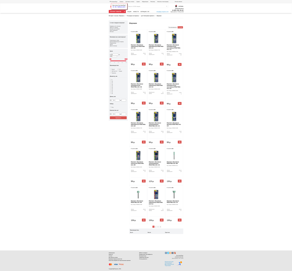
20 (112, 89)
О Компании (112, 252)
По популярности (173, 27)
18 (112, 86)
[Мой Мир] (172, 253)
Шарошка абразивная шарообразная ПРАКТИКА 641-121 (156, 46)
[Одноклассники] (170, 253)
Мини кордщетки (113, 30)
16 (112, 84)
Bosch (113, 69)
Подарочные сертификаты (145, 254)
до (119, 54)
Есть (112, 107)
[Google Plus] (175, 253)
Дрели (111, 44)
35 (112, 93)
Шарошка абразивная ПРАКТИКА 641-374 (173, 201)
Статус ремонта (143, 259)
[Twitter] (168, 253)
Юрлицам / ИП (145, 11)
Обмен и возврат (143, 252)
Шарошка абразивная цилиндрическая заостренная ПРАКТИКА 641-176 (173, 47)
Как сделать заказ (113, 257)
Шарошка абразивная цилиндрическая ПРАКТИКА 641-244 (137, 85)
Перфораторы (113, 43)
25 (112, 90)
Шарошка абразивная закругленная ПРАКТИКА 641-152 (156, 85)
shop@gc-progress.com (162, 11)
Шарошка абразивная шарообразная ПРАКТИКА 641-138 (138, 124)
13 (112, 82)
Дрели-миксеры (113, 45)
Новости (136, 11)
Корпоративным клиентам (115, 259)
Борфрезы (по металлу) (115, 26)
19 (112, 87)
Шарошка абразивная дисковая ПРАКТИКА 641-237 (174, 124)
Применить (118, 118)
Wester (120, 71)
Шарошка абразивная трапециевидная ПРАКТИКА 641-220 (155, 163)
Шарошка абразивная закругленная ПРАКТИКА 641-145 (138, 46)
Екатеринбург (113, 1)
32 (112, 92)
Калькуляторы (142, 256)
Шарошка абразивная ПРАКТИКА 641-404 (173, 162)
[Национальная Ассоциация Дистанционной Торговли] (174, 266)
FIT (120, 69)
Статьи (110, 256)
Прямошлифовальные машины (117, 41)
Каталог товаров (115, 11)
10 (112, 81)
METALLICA (114, 71)
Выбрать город (121, 6)
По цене (180, 27)
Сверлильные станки (114, 40)
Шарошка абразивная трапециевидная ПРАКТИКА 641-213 (155, 124)
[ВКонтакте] (166, 253)
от (110, 54)
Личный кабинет (178, 1)
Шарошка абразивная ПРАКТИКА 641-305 (137, 201)
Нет (116, 6)
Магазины (152, 1)
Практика (114, 73)
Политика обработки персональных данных (120, 260)
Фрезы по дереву (114, 27)
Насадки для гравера (115, 29)
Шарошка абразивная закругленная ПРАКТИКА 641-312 (156, 202)
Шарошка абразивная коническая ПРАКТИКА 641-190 (137, 163)
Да (113, 6)
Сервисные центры (144, 257)
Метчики (112, 31)
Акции (129, 11)
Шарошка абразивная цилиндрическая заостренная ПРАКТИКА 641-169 (173, 86)
